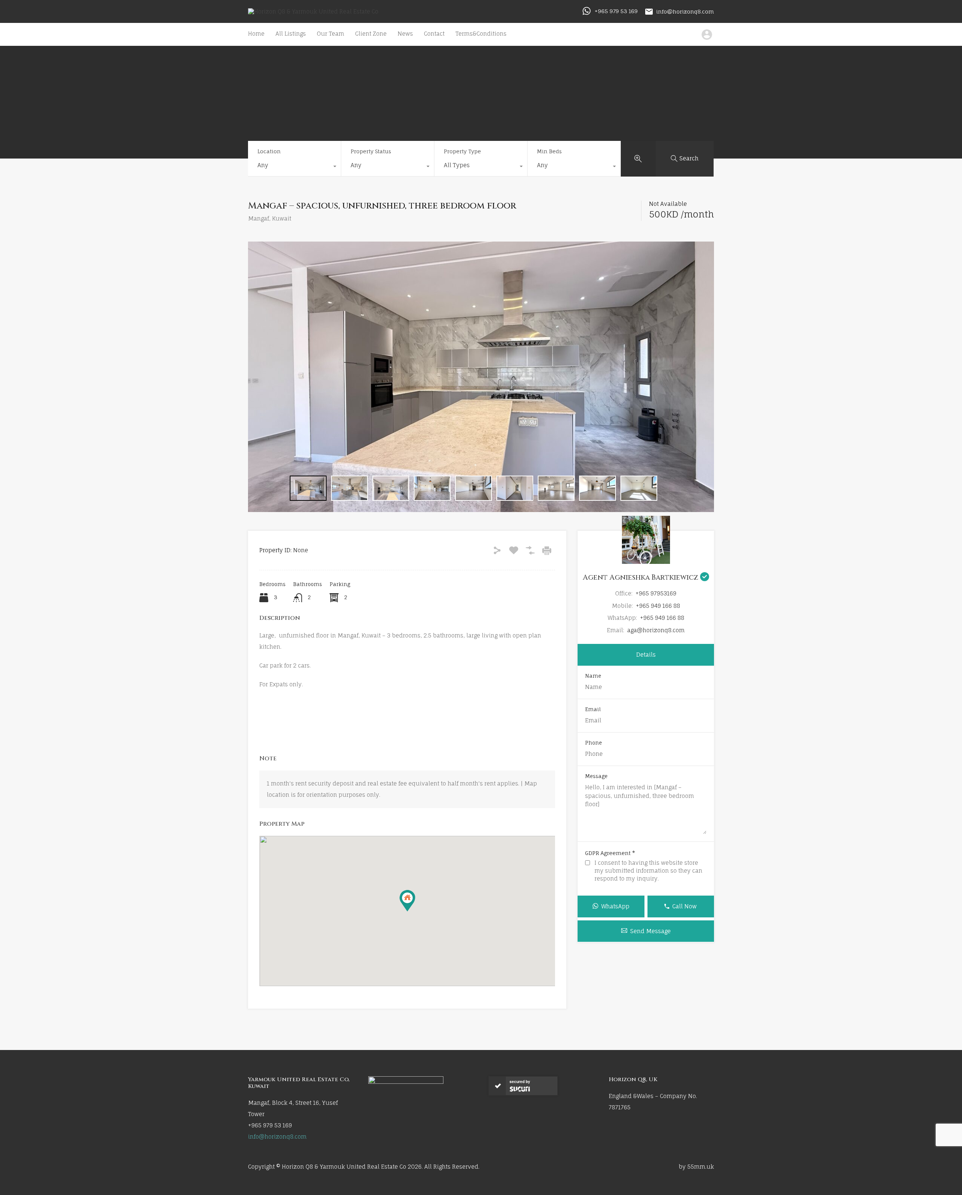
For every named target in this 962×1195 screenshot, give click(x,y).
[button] (407, 900)
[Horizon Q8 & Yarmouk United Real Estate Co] (313, 11)
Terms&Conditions (481, 33)
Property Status (371, 151)
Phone (593, 743)
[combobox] (294, 167)
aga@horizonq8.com (656, 630)
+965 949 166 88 (658, 605)
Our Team (330, 33)
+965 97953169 (655, 593)
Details (646, 654)
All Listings (290, 33)
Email (593, 709)
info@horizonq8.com (685, 11)
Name (593, 676)
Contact (434, 33)
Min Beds (549, 151)
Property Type (462, 151)
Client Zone (371, 33)
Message (596, 776)
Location (269, 151)
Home (256, 33)
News (405, 33)
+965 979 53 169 (616, 11)
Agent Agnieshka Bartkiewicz (641, 577)
